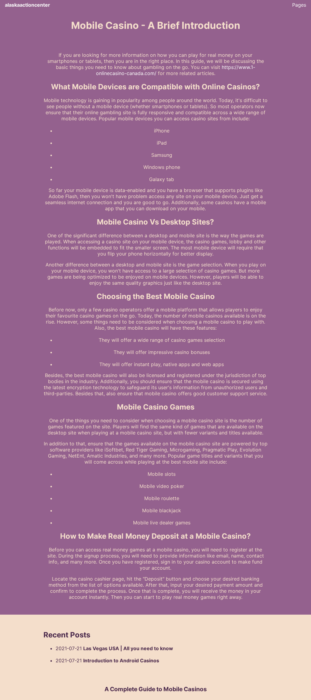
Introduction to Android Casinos (121, 660)
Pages (299, 5)
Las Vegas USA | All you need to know (128, 648)
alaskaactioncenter (27, 5)
